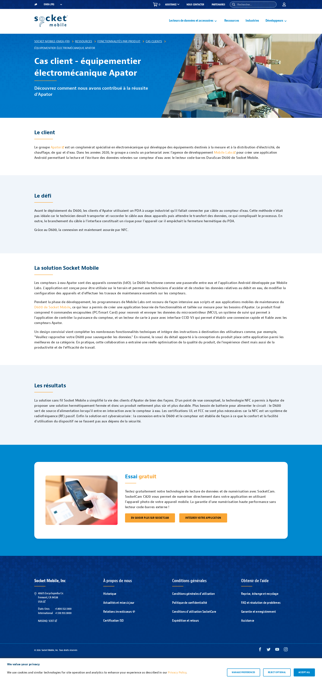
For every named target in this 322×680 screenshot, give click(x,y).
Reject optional (277, 672)
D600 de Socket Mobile (52, 307)
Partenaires (218, 4)
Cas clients (154, 41)
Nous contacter (195, 4)
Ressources (231, 20)
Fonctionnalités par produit (118, 41)
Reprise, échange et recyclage (259, 594)
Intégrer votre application (203, 518)
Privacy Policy (177, 672)
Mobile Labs (223, 152)
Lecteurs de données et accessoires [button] (191, 20)
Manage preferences (243, 672)
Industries (252, 20)
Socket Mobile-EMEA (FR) (52, 41)
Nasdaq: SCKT (46, 621)
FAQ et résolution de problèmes (260, 603)
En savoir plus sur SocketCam (150, 518)
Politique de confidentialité (189, 603)
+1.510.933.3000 (63, 613)
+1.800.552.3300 (63, 609)
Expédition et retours (185, 620)
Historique (109, 594)
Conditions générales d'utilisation (193, 594)
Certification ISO (113, 620)
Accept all (304, 672)
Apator (56, 147)
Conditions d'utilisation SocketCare (194, 612)
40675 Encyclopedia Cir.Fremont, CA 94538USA (51, 597)
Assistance (247, 620)
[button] (233, 4)
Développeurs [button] (274, 20)
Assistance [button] (170, 4)
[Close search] (272, 4)
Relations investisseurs (117, 612)
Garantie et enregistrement (258, 612)
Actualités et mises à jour (118, 603)
